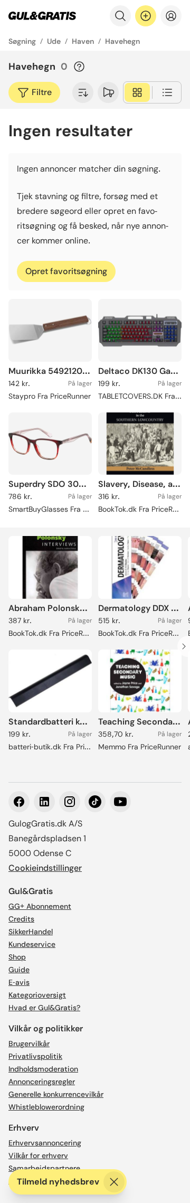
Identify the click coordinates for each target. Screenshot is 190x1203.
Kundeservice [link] (31, 944)
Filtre (42, 92)
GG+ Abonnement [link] (39, 906)
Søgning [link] (22, 41)
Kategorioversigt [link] (37, 995)
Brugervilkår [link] (29, 1043)
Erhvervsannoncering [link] (44, 1143)
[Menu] (171, 15)
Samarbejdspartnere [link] (44, 1168)
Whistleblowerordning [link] (46, 1107)
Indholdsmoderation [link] (43, 1069)
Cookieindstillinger (45, 867)
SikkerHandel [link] (30, 931)
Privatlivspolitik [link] (35, 1056)
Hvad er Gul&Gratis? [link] (44, 1007)
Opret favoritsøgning (66, 271)
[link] (42, 16)
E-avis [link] (19, 982)
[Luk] (114, 1181)
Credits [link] (21, 919)
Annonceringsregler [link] (41, 1081)
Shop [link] (17, 957)
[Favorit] (108, 92)
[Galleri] (137, 92)
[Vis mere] (82, 92)
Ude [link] (54, 41)
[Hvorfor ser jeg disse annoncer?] (79, 66)
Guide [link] (19, 969)
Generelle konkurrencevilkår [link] (55, 1094)
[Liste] (167, 92)
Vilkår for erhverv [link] (38, 1155)
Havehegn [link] (122, 41)
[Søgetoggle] (120, 15)
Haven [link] (83, 41)
